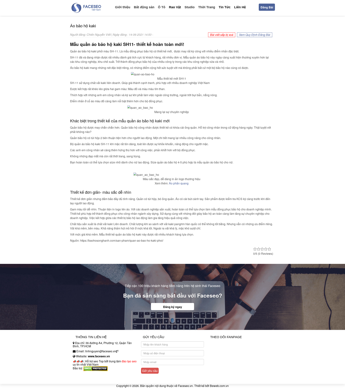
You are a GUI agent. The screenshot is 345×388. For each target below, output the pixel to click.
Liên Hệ (240, 7)
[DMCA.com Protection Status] (95, 368)
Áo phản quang (178, 183)
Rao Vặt (175, 7)
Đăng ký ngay (172, 307)
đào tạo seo (129, 361)
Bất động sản (144, 7)
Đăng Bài (267, 7)
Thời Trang (206, 7)
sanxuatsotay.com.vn (86, 379)
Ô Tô (161, 7)
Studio (190, 7)
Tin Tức (225, 7)
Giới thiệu (122, 7)
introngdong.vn (82, 374)
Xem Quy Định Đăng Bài (254, 35)
